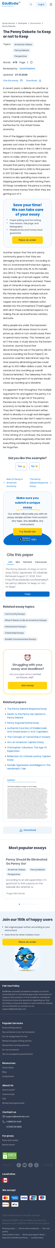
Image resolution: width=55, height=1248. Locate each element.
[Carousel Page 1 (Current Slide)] (19, 904)
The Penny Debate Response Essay (39, 483)
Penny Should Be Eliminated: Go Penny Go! (27, 861)
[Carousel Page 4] (25, 904)
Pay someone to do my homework (18, 1032)
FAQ (4, 1098)
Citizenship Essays (14, 632)
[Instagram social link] (36, 1165)
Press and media (10, 1140)
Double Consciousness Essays (20, 639)
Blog (4, 1072)
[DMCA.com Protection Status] (9, 1155)
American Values (23, 44)
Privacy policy (8, 1228)
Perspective (21, 56)
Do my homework (10, 1049)
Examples (22, 23)
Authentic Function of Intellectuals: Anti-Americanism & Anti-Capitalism (27, 729)
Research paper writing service (17, 1041)
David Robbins (27, 68)
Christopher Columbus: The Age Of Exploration (27, 749)
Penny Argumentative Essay (23, 723)
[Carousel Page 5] (27, 904)
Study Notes (8, 1076)
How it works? (8, 1090)
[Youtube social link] (24, 1165)
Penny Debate (8, 26)
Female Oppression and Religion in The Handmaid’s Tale (28, 766)
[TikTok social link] (30, 1165)
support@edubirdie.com (17, 1116)
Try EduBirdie (27, 531)
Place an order (27, 240)
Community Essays (15, 613)
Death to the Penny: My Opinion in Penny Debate (26, 715)
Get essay (27, 685)
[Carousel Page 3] (23, 904)
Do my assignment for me (14, 1036)
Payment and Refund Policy (15, 1237)
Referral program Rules (34, 1234)
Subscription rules (11, 1234)
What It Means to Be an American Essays (26, 620)
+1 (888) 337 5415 (13, 1121)
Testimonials (8, 1094)
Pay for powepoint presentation (17, 1054)
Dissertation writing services (15, 1045)
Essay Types (8, 1067)
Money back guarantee (13, 1103)
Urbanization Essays (15, 626)
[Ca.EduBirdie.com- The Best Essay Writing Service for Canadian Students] (5, 1180)
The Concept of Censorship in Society (28, 737)
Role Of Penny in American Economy (15, 483)
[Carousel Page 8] (33, 904)
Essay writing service (12, 1027)
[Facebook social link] (19, 1165)
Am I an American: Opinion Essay (25, 742)
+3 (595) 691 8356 (14, 1127)
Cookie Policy (37, 1237)
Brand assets (8, 1144)
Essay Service (8, 23)
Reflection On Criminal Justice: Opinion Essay (29, 758)
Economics (35, 23)
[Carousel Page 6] (29, 904)
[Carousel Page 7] (31, 904)
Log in (41, 4)
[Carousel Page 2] (21, 904)
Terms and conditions (28, 1228)
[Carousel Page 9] (35, 904)
